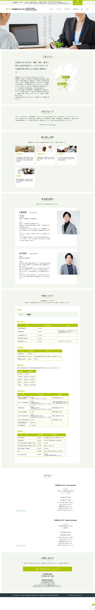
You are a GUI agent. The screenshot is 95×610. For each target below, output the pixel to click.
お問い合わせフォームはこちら (49, 569)
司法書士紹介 (75, 9)
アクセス (87, 9)
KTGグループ (59, 9)
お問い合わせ (77, 3)
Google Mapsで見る (22, 510)
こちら (54, 125)
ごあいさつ (51, 9)
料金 (82, 9)
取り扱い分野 (67, 9)
